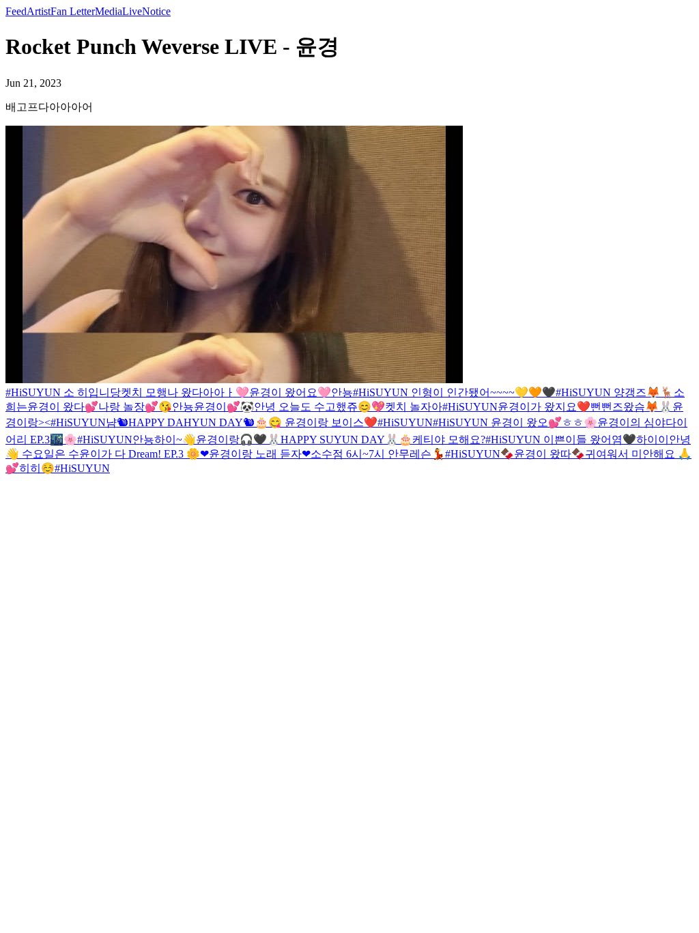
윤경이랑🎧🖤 (231, 439)
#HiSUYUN (34, 392)
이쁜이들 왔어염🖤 (589, 439)
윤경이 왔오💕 (526, 422)
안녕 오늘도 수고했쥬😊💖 (319, 407)
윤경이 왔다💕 (62, 407)
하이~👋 (175, 439)
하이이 (652, 439)
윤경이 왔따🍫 (549, 454)
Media (108, 11)
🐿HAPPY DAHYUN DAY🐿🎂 (192, 422)
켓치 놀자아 (413, 407)
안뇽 (342, 392)
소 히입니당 (92, 392)
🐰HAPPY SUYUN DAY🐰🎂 (339, 439)
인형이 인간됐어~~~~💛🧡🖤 (483, 392)
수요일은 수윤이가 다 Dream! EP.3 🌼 (111, 454)
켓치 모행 (144, 392)
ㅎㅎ (573, 422)
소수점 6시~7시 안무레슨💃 (378, 454)
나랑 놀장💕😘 (135, 407)
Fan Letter (73, 11)
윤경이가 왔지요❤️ (544, 407)
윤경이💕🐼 (224, 407)
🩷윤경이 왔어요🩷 (283, 392)
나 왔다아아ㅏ (201, 392)
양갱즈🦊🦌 (644, 392)
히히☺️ (37, 468)
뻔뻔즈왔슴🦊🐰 (631, 407)
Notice (156, 11)
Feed (16, 11)
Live (132, 11)
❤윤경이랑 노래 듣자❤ (255, 454)
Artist (39, 11)
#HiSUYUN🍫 (479, 454)
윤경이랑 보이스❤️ (331, 422)
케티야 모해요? (448, 439)
